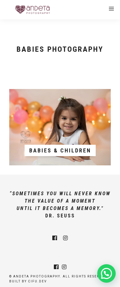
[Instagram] (65, 238)
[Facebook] (54, 238)
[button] (106, 273)
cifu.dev (37, 281)
